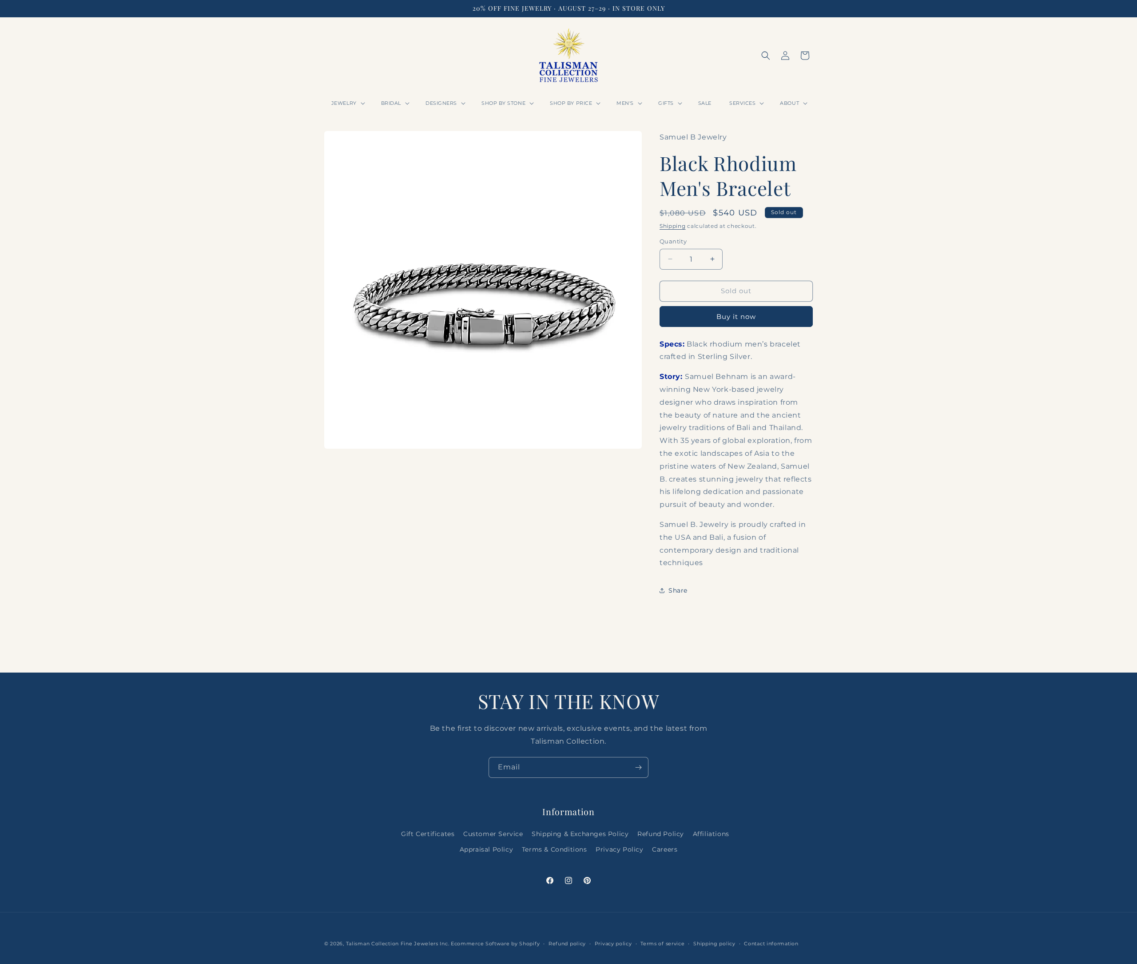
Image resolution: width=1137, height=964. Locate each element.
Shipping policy (714, 943)
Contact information (771, 943)
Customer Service (493, 834)
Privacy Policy (619, 849)
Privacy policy (613, 943)
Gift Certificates (427, 834)
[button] (347, 103)
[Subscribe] (638, 767)
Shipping (673, 226)
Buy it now (736, 316)
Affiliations (711, 834)
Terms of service (662, 943)
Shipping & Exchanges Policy (580, 834)
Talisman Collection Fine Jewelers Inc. (398, 943)
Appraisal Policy (486, 849)
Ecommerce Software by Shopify (495, 943)
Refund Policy (660, 834)
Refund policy (567, 943)
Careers (664, 849)
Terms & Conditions (554, 849)
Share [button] (678, 590)
